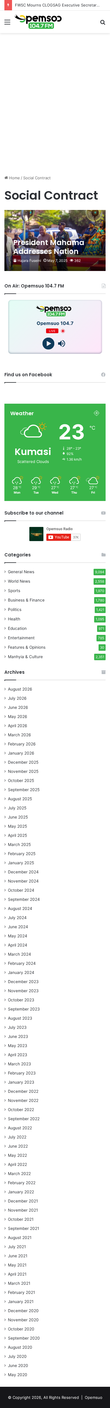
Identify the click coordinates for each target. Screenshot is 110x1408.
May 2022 (17, 1155)
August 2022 (20, 1128)
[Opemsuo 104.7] (38, 22)
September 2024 (24, 899)
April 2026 (17, 725)
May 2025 (17, 826)
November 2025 (23, 771)
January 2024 (21, 972)
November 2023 (23, 990)
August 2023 (20, 1018)
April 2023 (17, 1054)
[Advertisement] (55, 115)
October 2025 (21, 780)
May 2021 (17, 1265)
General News (21, 571)
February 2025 (21, 853)
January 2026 (21, 753)
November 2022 (23, 1100)
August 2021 (19, 1237)
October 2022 (21, 1109)
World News (19, 581)
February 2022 (21, 1182)
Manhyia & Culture (25, 656)
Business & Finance (26, 600)
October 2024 (21, 890)
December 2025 (23, 762)
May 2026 (17, 716)
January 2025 (21, 862)
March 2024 (19, 954)
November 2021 (23, 1210)
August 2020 (20, 1347)
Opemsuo (93, 1397)
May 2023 (17, 1045)
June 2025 (18, 817)
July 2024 (17, 917)
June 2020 (18, 1365)
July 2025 (17, 808)
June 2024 (18, 926)
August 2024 (20, 908)
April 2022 (17, 1164)
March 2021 (19, 1283)
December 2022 (23, 1091)
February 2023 (22, 1073)
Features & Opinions (26, 647)
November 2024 (23, 881)
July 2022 (17, 1137)
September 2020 (24, 1338)
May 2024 (17, 936)
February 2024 (22, 963)
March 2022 (19, 1173)
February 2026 (22, 744)
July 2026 (17, 698)
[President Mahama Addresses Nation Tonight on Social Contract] (54, 240)
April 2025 (17, 835)
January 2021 (20, 1301)
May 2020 (17, 1374)
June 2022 (18, 1146)
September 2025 (24, 789)
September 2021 (23, 1228)
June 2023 (18, 1036)
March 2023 (19, 1064)
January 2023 (21, 1082)
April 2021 (17, 1274)
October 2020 (21, 1329)
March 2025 (19, 844)
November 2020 (23, 1319)
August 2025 (20, 798)
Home (14, 177)
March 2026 (19, 734)
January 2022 (21, 1192)
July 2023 (17, 1027)
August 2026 (20, 689)
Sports (14, 590)
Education (17, 628)
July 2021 (17, 1246)
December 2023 (23, 981)
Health (14, 619)
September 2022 (24, 1118)
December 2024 (23, 872)
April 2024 (17, 945)
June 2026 (18, 707)
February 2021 (21, 1292)
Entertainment (21, 637)
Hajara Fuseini (29, 260)
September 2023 (24, 1009)
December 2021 (23, 1201)
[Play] (48, 343)
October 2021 (20, 1219)
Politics (14, 609)
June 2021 (17, 1255)
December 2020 (23, 1310)
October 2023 (21, 1000)
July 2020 (17, 1356)
